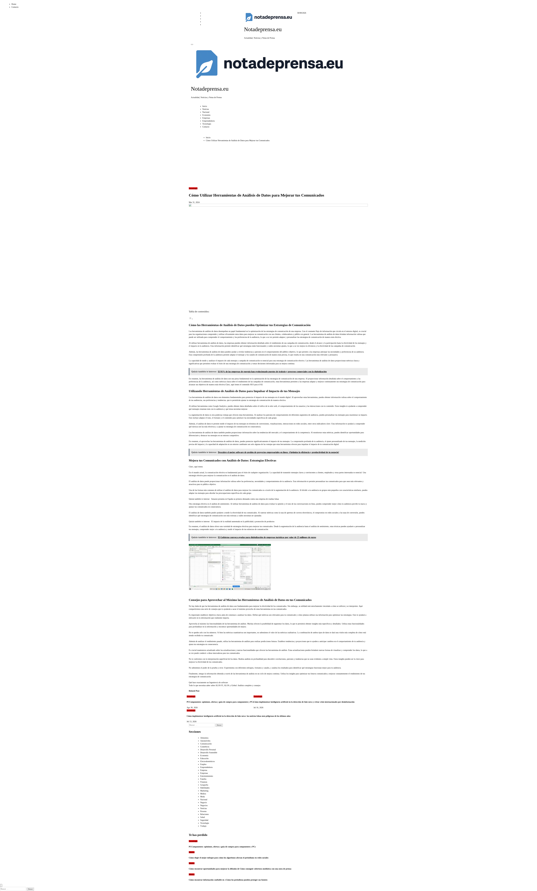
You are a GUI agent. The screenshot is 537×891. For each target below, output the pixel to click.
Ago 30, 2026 (192, 708)
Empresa (203, 770)
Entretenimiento (206, 776)
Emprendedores (208, 121)
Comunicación (206, 744)
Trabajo (203, 826)
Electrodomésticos (207, 761)
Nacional (205, 112)
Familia (203, 779)
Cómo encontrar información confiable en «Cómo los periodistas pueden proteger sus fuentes (228, 880)
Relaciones (204, 814)
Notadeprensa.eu (263, 29)
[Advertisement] (268, 165)
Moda (202, 797)
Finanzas (203, 782)
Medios (203, 794)
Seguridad (204, 820)
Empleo (203, 764)
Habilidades (204, 788)
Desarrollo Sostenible (208, 753)
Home (13, 4)
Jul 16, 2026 (258, 708)
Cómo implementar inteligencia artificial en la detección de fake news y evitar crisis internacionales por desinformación (304, 702)
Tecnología (206, 124)
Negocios (204, 805)
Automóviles (205, 741)
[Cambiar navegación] (192, 44)
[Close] (1, 885)
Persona (203, 811)
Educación (204, 758)
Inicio (204, 106)
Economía (206, 115)
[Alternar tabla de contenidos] (191, 319)
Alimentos (204, 738)
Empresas (206, 118)
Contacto (14, 7)
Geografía (204, 785)
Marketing (204, 791)
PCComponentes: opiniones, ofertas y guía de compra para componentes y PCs (220, 702)
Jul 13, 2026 (191, 721)
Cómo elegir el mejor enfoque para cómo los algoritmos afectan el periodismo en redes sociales (228, 858)
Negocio (203, 802)
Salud (202, 817)
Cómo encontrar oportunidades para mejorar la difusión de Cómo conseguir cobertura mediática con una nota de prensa (240, 869)
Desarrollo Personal (208, 750)
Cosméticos (204, 747)
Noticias (205, 109)
